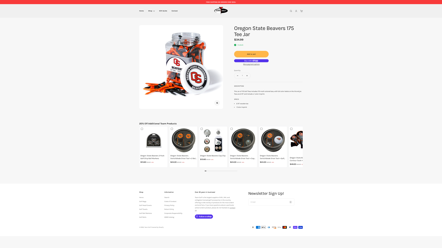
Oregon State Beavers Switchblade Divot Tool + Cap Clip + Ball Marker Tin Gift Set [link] (242, 157)
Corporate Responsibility (173, 213)
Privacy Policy (169, 205)
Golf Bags (142, 201)
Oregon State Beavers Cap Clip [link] (212, 156)
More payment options (251, 64)
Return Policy (169, 209)
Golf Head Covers (145, 205)
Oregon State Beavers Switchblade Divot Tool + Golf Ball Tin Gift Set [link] (272, 157)
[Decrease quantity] (237, 75)
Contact (175, 11)
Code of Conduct (170, 201)
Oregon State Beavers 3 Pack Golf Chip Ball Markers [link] (152, 157)
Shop (150, 11)
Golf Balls (142, 217)
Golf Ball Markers (145, 213)
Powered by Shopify (157, 227)
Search (166, 197)
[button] (295, 140)
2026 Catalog (169, 217)
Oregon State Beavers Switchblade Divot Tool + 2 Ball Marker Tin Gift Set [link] (183, 157)
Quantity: (237, 70)
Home (141, 11)
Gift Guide (163, 11)
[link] (153, 140)
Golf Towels (143, 209)
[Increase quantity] (247, 75)
